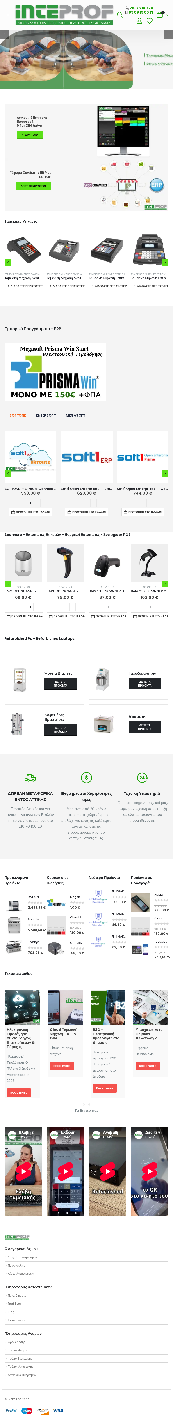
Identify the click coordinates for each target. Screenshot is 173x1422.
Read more (18, 1093)
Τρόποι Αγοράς (18, 1350)
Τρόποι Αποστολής (20, 1366)
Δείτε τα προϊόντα (60, 683)
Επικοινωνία (16, 1320)
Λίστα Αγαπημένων (21, 1274)
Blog (11, 1312)
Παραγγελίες (16, 1265)
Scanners (23, 587)
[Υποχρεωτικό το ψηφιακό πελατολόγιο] (150, 1008)
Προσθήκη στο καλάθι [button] (33, 512)
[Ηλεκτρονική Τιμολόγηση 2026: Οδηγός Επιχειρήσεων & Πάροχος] (22, 1008)
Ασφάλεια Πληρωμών (22, 1375)
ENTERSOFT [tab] (46, 415)
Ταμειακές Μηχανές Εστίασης (65, 274)
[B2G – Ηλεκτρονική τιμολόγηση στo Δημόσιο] (108, 1008)
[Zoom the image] (55, 346)
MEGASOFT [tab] (75, 415)
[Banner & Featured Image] (86, 184)
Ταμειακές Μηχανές (17, 274)
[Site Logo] (64, 15)
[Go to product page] (23, 250)
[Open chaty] (161, 1411)
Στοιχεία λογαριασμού (22, 1257)
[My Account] (139, 21)
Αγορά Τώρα (30, 135)
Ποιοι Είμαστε (17, 1295)
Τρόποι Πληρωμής (20, 1358)
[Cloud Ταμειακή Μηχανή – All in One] (65, 1008)
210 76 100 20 (141, 8)
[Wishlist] (149, 21)
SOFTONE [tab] (17, 415)
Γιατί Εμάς (14, 1304)
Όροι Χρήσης (16, 1342)
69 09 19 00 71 (141, 12)
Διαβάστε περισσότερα (27, 286)
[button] (8, 15)
